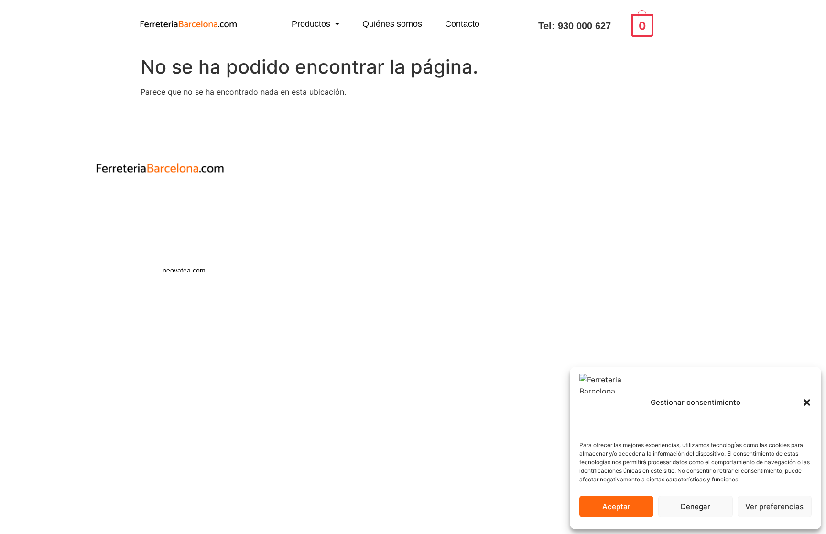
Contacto (462, 24)
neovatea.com (185, 270)
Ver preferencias (774, 506)
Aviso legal (160, 216)
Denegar (695, 506)
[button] (807, 402)
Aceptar (616, 506)
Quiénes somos (392, 24)
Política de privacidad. (160, 200)
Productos (311, 24)
